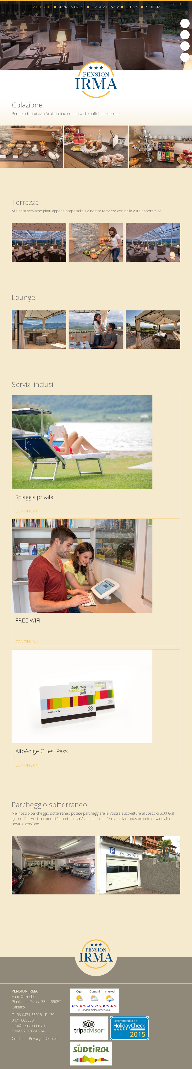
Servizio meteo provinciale (96, 1009)
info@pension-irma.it (29, 1025)
